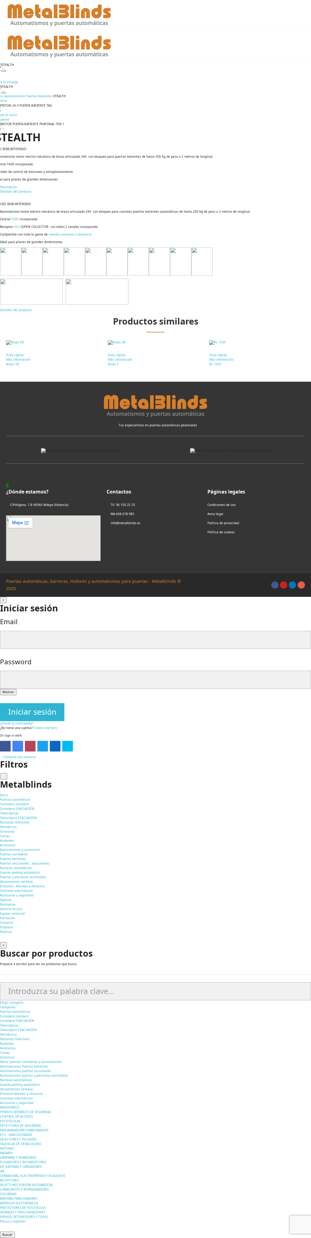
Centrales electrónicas (16, 891)
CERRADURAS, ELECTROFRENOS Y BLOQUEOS (32, 1176)
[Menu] (302, 15)
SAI (2, 1171)
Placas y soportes (13, 1221)
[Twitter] (42, 746)
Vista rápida (15, 355)
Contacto (6, 922)
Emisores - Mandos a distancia (22, 886)
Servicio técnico (11, 909)
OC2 (17, 227)
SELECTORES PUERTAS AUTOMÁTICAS (26, 1185)
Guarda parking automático (20, 872)
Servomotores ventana (16, 881)
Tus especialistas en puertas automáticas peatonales (158, 425)
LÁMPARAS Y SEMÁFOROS (18, 1157)
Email (9, 621)
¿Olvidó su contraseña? (16, 723)
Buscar (7, 1235)
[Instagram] (301, 585)
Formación (7, 918)
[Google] (17, 746)
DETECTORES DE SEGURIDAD (20, 1125)
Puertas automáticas (15, 1011)
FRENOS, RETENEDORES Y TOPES (24, 1217)
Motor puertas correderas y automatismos (31, 1062)
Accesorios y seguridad (16, 895)
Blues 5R (12, 364)
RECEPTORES (9, 1180)
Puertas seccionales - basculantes (25, 863)
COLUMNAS (8, 1194)
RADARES (6, 1153)
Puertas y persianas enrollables (23, 877)
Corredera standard (14, 804)
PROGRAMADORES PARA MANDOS (24, 1130)
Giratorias (7, 831)
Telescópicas (9, 813)
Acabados (7, 840)
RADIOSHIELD (9, 1107)
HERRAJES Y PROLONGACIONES (22, 1212)
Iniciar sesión (32, 712)
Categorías (8, 1007)
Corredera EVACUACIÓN (17, 808)
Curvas (5, 836)
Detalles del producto (16, 310)
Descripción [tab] (8, 187)
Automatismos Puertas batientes (24, 1066)
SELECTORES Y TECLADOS (18, 1139)
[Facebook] (5, 746)
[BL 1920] (257, 342)
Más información (18, 359)
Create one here (45, 728)
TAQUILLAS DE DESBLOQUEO (20, 1144)
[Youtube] (283, 585)
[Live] (67, 746)
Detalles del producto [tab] (16, 191)
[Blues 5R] (54, 342)
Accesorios (7, 845)
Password (16, 661)
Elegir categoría (11, 1002)
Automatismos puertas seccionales (25, 1071)
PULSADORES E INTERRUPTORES (23, 1162)
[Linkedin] (292, 585)
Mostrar (8, 692)
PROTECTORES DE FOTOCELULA (23, 1207)
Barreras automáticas (16, 868)
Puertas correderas (14, 854)
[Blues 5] (155, 342)
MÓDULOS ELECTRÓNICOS (19, 1203)
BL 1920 (215, 364)
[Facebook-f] (275, 585)
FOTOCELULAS (10, 1121)
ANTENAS (7, 1148)
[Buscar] (278, 15)
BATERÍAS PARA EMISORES (18, 1198)
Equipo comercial (12, 913)
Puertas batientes (13, 859)
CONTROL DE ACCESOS (16, 1116)
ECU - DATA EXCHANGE (16, 1135)
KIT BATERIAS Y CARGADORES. (21, 1166)
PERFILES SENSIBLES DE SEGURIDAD (25, 1112)
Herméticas (8, 827)
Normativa (7, 904)
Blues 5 (113, 364)
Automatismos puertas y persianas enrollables (34, 1075)
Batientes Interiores (14, 822)
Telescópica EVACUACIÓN (18, 818)
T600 (15, 219)
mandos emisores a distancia (70, 234)
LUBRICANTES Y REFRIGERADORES (24, 1189)
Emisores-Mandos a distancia (21, 1094)
